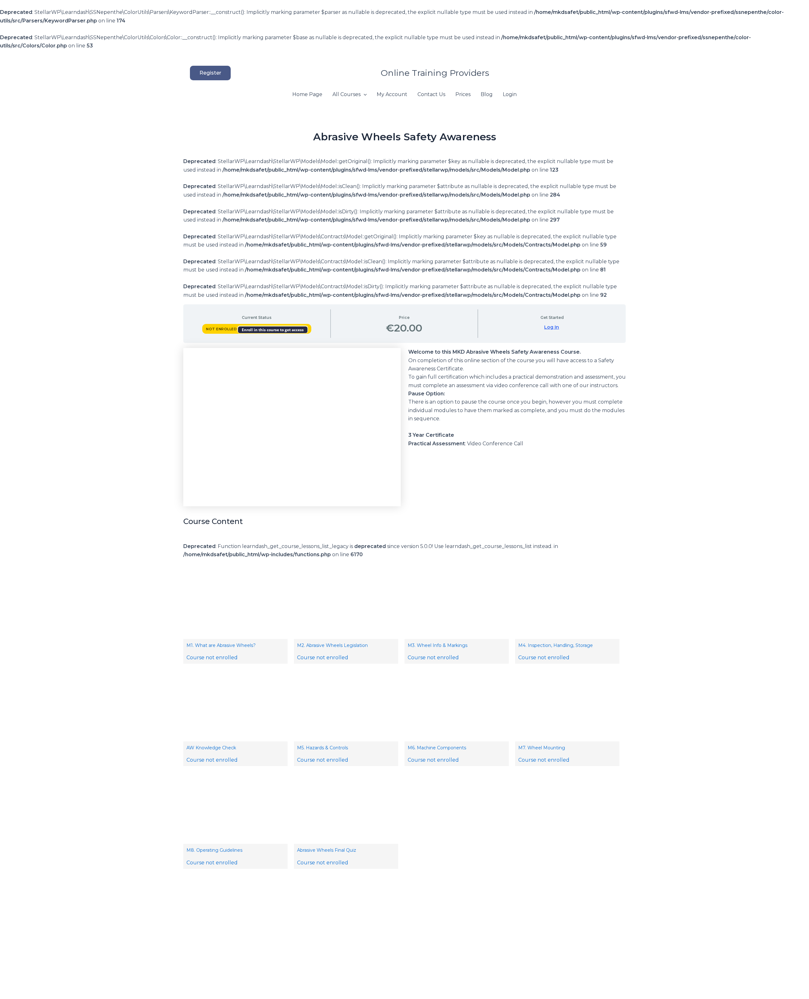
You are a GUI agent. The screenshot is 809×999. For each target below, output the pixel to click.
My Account (392, 94)
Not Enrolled (222, 329)
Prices (463, 94)
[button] (194, 73)
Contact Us (431, 94)
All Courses (346, 94)
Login (510, 94)
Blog (487, 94)
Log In (551, 327)
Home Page (307, 94)
